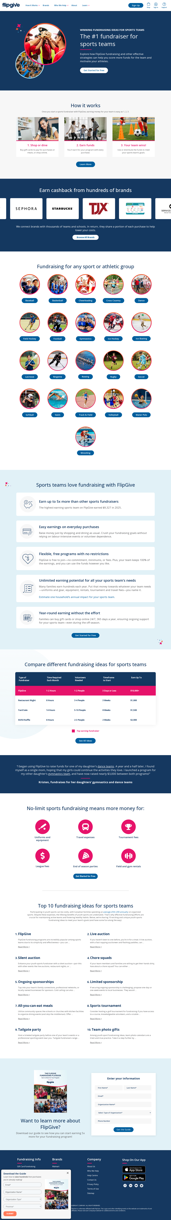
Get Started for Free (94, 70)
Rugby (113, 376)
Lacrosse (29, 376)
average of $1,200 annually (115, 912)
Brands (46, 5)
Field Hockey (29, 338)
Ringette (57, 376)
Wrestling (85, 452)
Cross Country (113, 300)
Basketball (57, 300)
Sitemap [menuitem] (90, 1193)
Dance (141, 300)
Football (57, 338)
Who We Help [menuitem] (93, 1171)
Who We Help (60, 5)
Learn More (85, 164)
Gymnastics (85, 338)
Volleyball (113, 414)
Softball (30, 414)
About (74, 5)
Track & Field (85, 414)
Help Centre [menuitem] (92, 1175)
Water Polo (141, 414)
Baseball (29, 300)
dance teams (106, 766)
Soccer (141, 376)
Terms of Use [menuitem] (93, 1189)
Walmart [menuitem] (55, 1166)
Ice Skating (141, 338)
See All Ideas (85, 740)
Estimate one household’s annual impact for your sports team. (77, 597)
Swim (57, 414)
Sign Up (136, 5)
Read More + (24, 946)
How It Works (32, 5)
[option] (39, 210)
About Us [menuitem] (91, 1166)
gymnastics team (59, 774)
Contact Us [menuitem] (91, 1180)
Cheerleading (85, 300)
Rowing (85, 376)
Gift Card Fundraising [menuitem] (26, 1166)
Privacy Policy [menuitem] (93, 1184)
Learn (84, 5)
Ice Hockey (113, 338)
